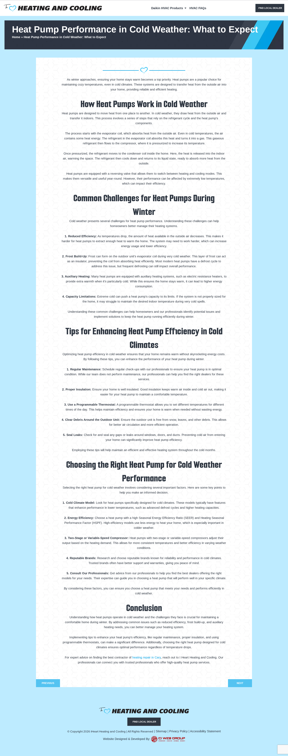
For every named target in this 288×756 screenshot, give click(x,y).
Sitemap (161, 731)
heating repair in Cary (146, 657)
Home (16, 37)
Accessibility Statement (205, 731)
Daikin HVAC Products (167, 8)
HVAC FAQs (197, 8)
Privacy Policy (178, 731)
